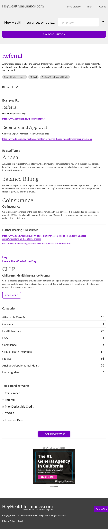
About (102, 6)
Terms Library (73, 6)
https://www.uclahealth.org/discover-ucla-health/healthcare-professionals (36, 243)
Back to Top (101, 509)
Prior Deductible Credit (19, 406)
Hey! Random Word (54, 434)
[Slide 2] (56, 486)
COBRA (9, 413)
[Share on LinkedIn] (9, 87)
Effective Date (14, 420)
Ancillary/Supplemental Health (55, 77)
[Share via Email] (4, 87)
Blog (89, 6)
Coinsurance (12, 393)
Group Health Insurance (14, 77)
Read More (11, 295)
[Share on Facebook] (13, 87)
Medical (33, 77)
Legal (20, 521)
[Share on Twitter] (18, 87)
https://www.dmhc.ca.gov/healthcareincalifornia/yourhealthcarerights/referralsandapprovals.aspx (47, 138)
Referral (10, 400)
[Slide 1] (52, 486)
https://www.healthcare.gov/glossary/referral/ (23, 118)
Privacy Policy (8, 521)
